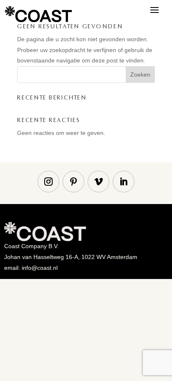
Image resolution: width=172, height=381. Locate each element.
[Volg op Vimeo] (98, 181)
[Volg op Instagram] (48, 181)
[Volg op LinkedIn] (123, 181)
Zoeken (140, 74)
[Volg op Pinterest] (73, 181)
